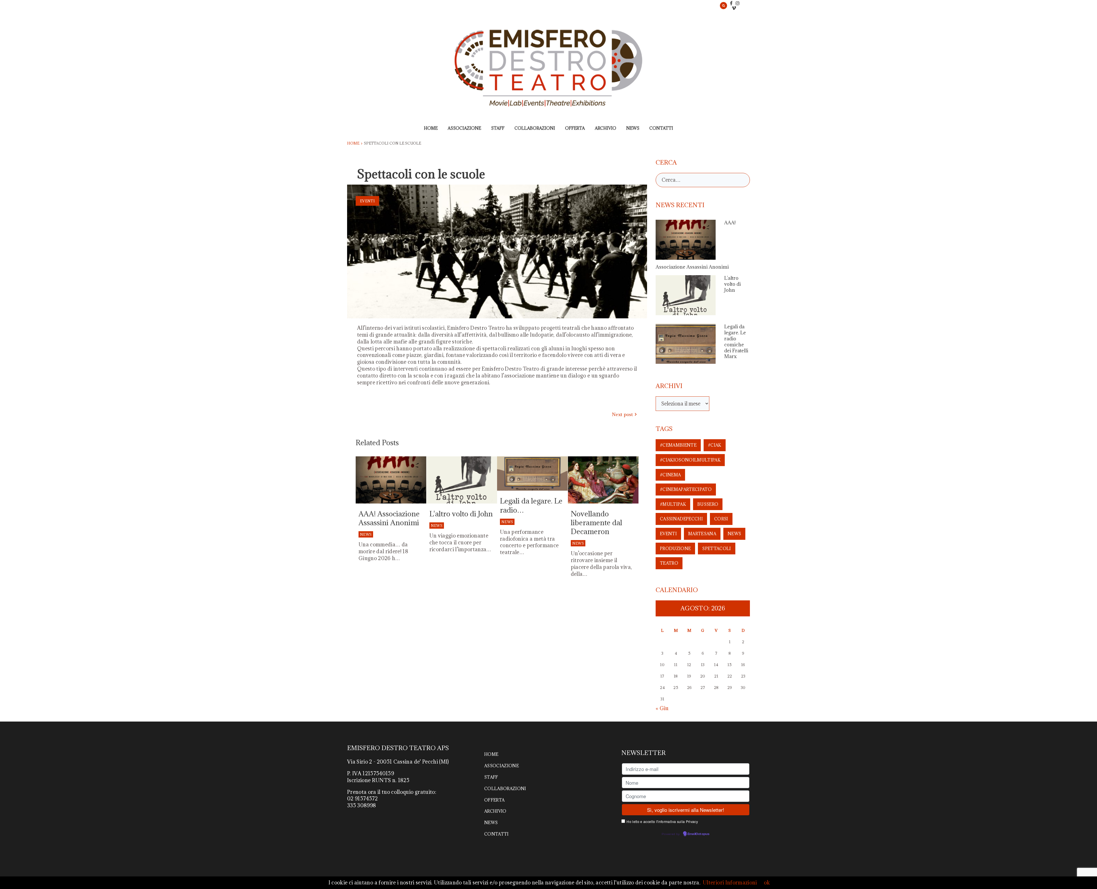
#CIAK (714, 445)
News (366, 534)
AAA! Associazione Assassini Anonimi (389, 518)
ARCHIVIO (605, 128)
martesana (702, 533)
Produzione (675, 548)
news (734, 533)
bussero (707, 504)
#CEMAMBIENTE (678, 445)
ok (767, 882)
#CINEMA (670, 475)
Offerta (575, 128)
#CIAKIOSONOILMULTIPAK (690, 460)
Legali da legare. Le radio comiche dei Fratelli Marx (736, 341)
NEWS (632, 128)
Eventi (367, 201)
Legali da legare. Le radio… (531, 505)
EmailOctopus (698, 834)
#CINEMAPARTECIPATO (686, 489)
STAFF (498, 128)
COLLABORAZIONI (535, 128)
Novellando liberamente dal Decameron (596, 522)
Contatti (661, 128)
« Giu (662, 708)
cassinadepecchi (681, 519)
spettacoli (716, 548)
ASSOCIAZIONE (464, 128)
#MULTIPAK (673, 504)
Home (431, 128)
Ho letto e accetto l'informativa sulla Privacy (662, 821)
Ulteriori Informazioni (730, 882)
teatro (669, 563)
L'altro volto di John (461, 513)
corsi (721, 519)
